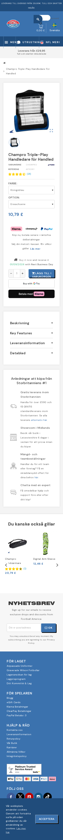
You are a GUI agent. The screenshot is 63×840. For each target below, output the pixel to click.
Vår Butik (12, 743)
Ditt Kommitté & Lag (19, 683)
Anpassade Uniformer (19, 665)
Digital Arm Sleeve (44, 558)
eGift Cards (14, 702)
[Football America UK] (13, 23)
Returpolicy (13, 738)
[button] (19, 173)
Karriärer (12, 747)
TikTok (47, 797)
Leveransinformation (19, 734)
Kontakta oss (15, 729)
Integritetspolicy (17, 756)
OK (50, 627)
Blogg (10, 697)
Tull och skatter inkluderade (31, 54)
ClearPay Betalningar (19, 711)
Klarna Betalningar (17, 706)
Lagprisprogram (16, 678)
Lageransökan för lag (19, 674)
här (36, 477)
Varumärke (15, 164)
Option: (14, 197)
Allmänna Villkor (16, 751)
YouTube (29, 797)
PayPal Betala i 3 (16, 715)
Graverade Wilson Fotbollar (23, 670)
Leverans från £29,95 (31, 51)
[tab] (31, 323)
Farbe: (12, 183)
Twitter (20, 797)
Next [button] (57, 565)
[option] (17, 553)
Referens (13, 169)
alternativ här (39, 420)
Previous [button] (6, 565)
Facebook (11, 797)
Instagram (38, 797)
